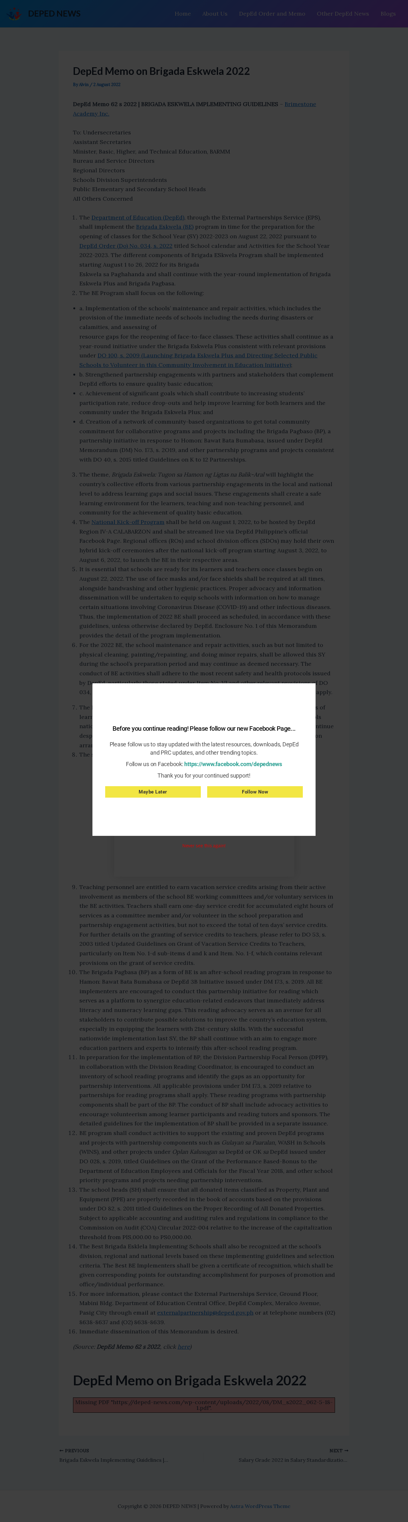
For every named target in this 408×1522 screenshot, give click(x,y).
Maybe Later (153, 792)
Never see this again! (204, 846)
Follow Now (255, 792)
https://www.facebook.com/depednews (233, 764)
